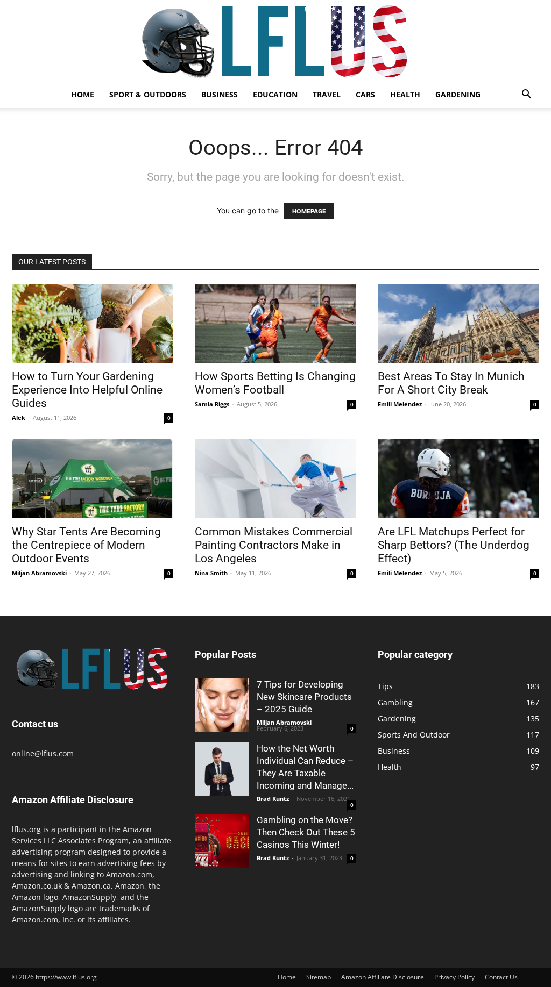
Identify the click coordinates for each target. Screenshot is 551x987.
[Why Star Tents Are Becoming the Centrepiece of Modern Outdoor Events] (92, 478)
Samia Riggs (212, 404)
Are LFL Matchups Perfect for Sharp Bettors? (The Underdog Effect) (453, 545)
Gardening (458, 94)
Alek (18, 417)
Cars (365, 94)
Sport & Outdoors (147, 94)
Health (405, 94)
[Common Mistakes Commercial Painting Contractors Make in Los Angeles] (275, 478)
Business (219, 94)
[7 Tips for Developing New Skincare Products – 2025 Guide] (222, 705)
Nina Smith (211, 573)
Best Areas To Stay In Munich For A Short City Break (451, 383)
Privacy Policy (454, 977)
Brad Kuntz (273, 799)
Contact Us (501, 977)
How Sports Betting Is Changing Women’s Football (275, 383)
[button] (526, 95)
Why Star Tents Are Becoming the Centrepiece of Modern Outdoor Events (86, 545)
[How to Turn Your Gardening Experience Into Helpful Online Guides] (92, 323)
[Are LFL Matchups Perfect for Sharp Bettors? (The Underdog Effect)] (458, 478)
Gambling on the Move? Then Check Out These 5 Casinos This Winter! (306, 832)
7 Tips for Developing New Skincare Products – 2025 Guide (304, 696)
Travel (327, 94)
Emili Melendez (400, 404)
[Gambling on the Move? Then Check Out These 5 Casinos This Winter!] (222, 841)
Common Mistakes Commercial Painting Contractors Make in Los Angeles (273, 545)
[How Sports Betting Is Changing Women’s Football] (275, 323)
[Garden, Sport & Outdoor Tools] (275, 41)
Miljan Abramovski (39, 573)
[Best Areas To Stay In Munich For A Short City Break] (458, 323)
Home (82, 94)
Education (275, 94)
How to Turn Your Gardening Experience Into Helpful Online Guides (87, 390)
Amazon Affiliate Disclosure (382, 977)
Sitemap (318, 977)
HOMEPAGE (309, 211)
